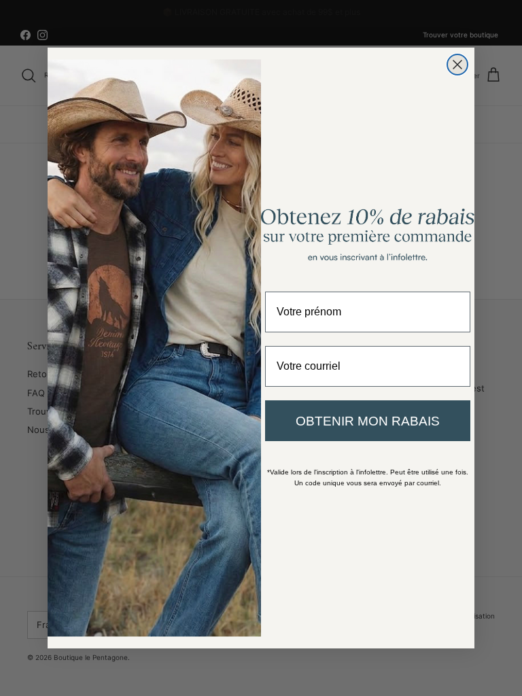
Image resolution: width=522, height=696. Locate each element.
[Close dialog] (457, 64)
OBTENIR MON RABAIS (368, 421)
